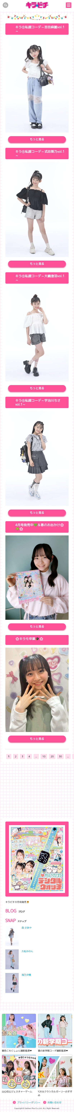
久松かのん (27, 951)
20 (52, 756)
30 (60, 756)
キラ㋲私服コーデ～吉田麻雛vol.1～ (39, 29)
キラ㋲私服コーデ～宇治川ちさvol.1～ (38, 402)
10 (43, 756)
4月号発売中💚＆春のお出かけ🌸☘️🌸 (39, 527)
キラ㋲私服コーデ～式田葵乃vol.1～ (39, 153)
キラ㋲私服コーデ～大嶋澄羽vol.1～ (39, 278)
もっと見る (37, 139)
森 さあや (27, 927)
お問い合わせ (54, 1102)
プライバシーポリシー (28, 1102)
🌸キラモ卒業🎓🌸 (29, 638)
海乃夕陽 (26, 974)
